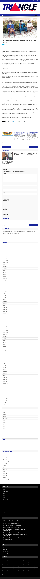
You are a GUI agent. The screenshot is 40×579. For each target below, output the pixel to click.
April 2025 (4, 276)
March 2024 (5, 301)
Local (3, 424)
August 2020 (5, 385)
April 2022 (4, 346)
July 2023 (4, 317)
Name (4, 183)
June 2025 (4, 272)
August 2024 (5, 291)
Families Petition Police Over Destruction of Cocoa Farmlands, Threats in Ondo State (7, 140)
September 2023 (5, 313)
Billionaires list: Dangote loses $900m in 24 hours (32, 154)
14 (23, 566)
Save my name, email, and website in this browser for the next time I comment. (6, 200)
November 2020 (5, 379)
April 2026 (4, 252)
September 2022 (5, 336)
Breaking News (5, 410)
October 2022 (5, 334)
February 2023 (5, 326)
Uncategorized (5, 479)
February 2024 (5, 303)
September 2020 (5, 383)
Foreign (4, 422)
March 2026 (5, 254)
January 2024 (5, 305)
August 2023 (5, 315)
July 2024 (4, 293)
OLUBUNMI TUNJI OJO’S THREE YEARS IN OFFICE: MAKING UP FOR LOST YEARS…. (16, 235)
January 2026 (5, 258)
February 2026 (5, 256)
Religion (4, 432)
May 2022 (4, 344)
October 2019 (5, 400)
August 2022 (5, 338)
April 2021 (4, 369)
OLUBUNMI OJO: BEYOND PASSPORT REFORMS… (11, 233)
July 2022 (4, 340)
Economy (4, 414)
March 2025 (5, 278)
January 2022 (5, 352)
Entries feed (5, 549)
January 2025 (5, 282)
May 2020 (4, 387)
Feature (4, 420)
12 (13, 566)
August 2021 (5, 361)
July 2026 (4, 247)
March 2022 (5, 348)
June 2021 (4, 365)
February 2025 (5, 280)
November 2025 (5, 262)
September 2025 (5, 266)
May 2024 (4, 297)
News (3, 44)
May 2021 (4, 367)
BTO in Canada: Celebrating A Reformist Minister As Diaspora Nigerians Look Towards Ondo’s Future (19, 231)
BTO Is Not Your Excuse (7, 539)
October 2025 (5, 264)
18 (7, 568)
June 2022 (4, 342)
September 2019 (5, 402)
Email (4, 188)
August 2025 (5, 268)
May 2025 (4, 274)
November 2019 (5, 398)
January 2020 (5, 394)
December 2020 (5, 377)
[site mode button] (36, 15)
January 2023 (5, 328)
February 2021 (5, 373)
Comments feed (5, 551)
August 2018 (5, 404)
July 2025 (4, 270)
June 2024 (4, 295)
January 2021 (5, 375)
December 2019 (5, 396)
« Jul (2, 574)
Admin (10, 165)
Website (4, 192)
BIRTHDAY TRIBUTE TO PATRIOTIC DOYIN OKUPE (19, 154)
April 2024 (4, 299)
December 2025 (5, 260)
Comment (5, 173)
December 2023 (5, 307)
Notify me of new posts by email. (5, 215)
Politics (4, 430)
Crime (4, 412)
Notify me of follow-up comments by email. (5, 208)
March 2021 (5, 371)
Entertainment (5, 418)
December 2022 (5, 330)
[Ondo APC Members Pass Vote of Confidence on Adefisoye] (33, 136)
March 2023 (5, 324)
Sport (4, 477)
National (4, 426)
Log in (4, 547)
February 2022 (5, 350)
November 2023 (5, 309)
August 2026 (5, 245)
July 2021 (4, 363)
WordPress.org (5, 447)
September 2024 (5, 289)
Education (4, 416)
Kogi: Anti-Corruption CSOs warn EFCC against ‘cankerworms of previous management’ (7, 162)
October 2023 (5, 311)
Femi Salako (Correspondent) (14, 523)
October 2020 (5, 381)
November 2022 (5, 332)
